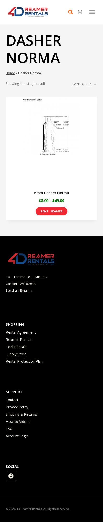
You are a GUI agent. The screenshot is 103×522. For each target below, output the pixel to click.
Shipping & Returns (21, 414)
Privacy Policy (17, 406)
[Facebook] (11, 476)
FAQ (9, 428)
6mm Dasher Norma (51, 192)
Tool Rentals (16, 346)
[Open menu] (91, 12)
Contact (12, 399)
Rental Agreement (21, 332)
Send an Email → (19, 290)
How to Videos (18, 421)
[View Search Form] (71, 12)
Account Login (17, 435)
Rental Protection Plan (24, 361)
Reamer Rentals (19, 339)
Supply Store (16, 353)
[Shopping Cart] (81, 12)
